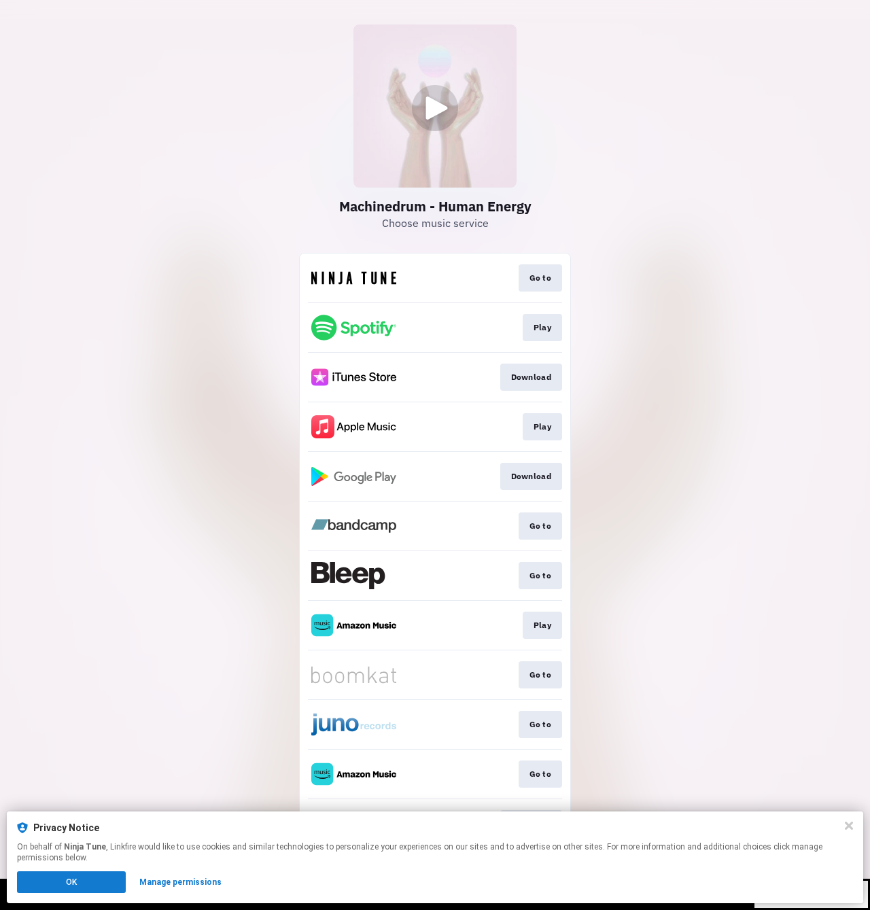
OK (71, 882)
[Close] (849, 826)
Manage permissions (180, 882)
